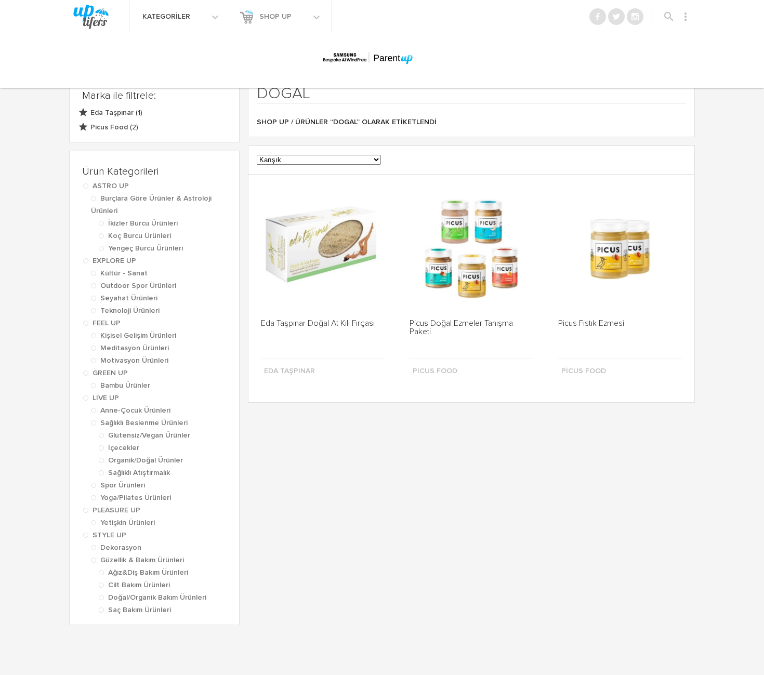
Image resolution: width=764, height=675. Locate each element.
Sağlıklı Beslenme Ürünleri (144, 423)
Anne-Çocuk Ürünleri (135, 410)
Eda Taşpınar (112, 112)
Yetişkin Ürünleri (127, 522)
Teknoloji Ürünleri (130, 310)
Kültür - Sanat (124, 273)
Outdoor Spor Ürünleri (138, 285)
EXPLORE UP (114, 260)
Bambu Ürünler (125, 385)
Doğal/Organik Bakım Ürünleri (157, 597)
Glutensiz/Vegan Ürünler (149, 435)
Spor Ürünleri (122, 485)
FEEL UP (107, 323)
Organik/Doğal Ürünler (145, 460)
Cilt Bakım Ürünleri (139, 585)
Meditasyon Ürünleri (134, 348)
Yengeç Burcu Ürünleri (145, 248)
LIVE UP (106, 398)
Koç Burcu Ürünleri (139, 236)
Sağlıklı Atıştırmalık (139, 473)
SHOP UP (276, 16)
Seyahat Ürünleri (128, 298)
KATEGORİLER (167, 16)
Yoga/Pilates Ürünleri (135, 497)
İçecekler (123, 448)
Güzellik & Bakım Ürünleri (142, 560)
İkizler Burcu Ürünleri (143, 223)
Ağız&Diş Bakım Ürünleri (148, 572)
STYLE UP (109, 535)
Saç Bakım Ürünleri (139, 610)
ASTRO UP (111, 186)
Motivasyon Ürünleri (134, 360)
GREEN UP (110, 373)
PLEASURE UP (116, 510)
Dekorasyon (120, 547)
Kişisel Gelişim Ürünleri (138, 335)
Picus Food (109, 127)
